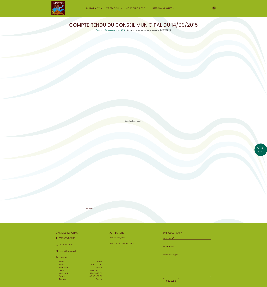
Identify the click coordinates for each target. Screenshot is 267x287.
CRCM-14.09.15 (91, 208)
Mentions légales (117, 237)
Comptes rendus (111, 30)
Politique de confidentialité (121, 243)
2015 (123, 30)
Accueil (99, 30)
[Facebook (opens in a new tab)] (214, 8)
